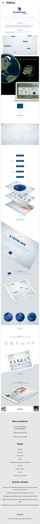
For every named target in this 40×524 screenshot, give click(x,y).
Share (20, 409)
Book (20, 459)
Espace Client (20, 469)
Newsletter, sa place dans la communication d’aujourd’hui (20, 505)
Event (20, 472)
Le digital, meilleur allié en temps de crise (20, 493)
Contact (20, 466)
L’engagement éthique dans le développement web (20, 496)
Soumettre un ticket (20, 475)
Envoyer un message (20, 437)
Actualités (20, 456)
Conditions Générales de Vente (20, 462)
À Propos (20, 452)
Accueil (20, 449)
